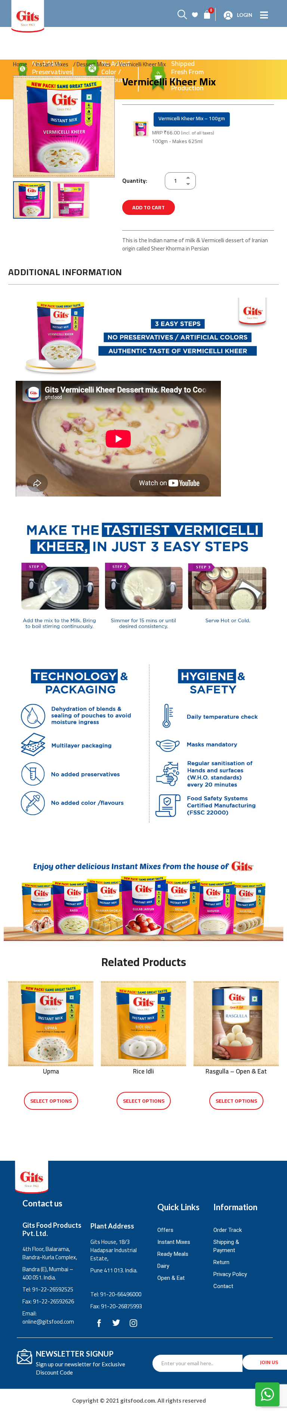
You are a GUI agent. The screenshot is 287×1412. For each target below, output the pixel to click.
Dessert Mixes (94, 64)
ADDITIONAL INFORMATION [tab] (65, 272)
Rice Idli (143, 1071)
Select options (51, 1101)
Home (20, 64)
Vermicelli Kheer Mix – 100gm (191, 118)
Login (244, 15)
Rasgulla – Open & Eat (236, 1071)
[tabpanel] (143, 561)
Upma (51, 1071)
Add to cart (148, 207)
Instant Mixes (52, 64)
